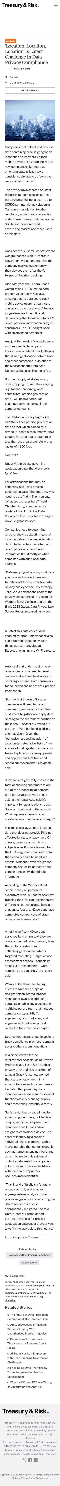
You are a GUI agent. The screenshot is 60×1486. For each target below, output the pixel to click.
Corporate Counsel (26, 1237)
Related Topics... (28, 1249)
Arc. (20, 1474)
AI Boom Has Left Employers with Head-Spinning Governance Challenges (27, 1358)
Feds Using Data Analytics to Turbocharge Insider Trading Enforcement (27, 1372)
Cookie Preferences (38, 1478)
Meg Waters (23, 69)
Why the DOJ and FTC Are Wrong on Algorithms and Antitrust (29, 1384)
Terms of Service (51, 1474)
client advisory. (15, 733)
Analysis (10, 41)
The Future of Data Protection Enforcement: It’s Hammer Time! (27, 1317)
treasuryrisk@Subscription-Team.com (34, 1454)
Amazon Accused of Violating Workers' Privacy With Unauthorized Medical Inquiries (27, 1329)
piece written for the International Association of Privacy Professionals (29, 1060)
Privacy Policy (20, 1478)
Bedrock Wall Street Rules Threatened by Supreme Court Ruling (26, 1344)
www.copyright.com (39, 1285)
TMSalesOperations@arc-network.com (25, 1293)
